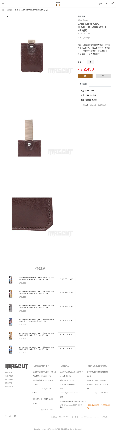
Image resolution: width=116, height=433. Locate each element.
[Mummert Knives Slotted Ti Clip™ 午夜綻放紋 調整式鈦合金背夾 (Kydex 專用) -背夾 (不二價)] (10, 279)
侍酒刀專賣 (92, 105)
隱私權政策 (9, 386)
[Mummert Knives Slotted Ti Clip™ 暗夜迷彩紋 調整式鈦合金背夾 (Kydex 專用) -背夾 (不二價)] (10, 293)
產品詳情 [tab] (83, 84)
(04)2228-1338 (100, 380)
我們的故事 (9, 376)
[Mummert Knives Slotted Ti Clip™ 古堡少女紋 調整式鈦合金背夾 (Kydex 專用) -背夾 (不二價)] (10, 307)
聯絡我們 (8, 372)
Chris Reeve (83, 20)
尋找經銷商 (9, 379)
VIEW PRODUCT (67, 279)
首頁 (3, 10)
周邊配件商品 (102, 105)
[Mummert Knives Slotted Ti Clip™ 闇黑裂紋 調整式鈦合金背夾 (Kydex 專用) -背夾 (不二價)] (10, 321)
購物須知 (8, 383)
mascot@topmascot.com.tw (71, 393)
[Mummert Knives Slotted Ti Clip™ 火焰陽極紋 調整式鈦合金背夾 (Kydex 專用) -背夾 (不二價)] (10, 349)
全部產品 (9, 10)
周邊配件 (81, 16)
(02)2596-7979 (45, 376)
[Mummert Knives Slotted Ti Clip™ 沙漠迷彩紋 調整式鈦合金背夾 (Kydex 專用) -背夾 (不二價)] (10, 335)
